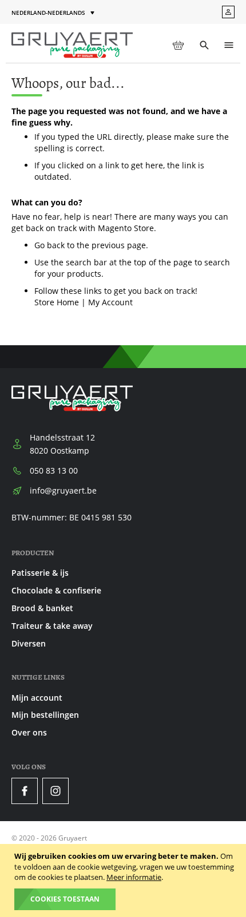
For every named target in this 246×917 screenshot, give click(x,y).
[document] (124, 880)
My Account (110, 302)
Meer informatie (133, 877)
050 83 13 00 (54, 470)
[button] (54, 13)
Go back (49, 245)
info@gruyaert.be (63, 490)
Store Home (56, 302)
